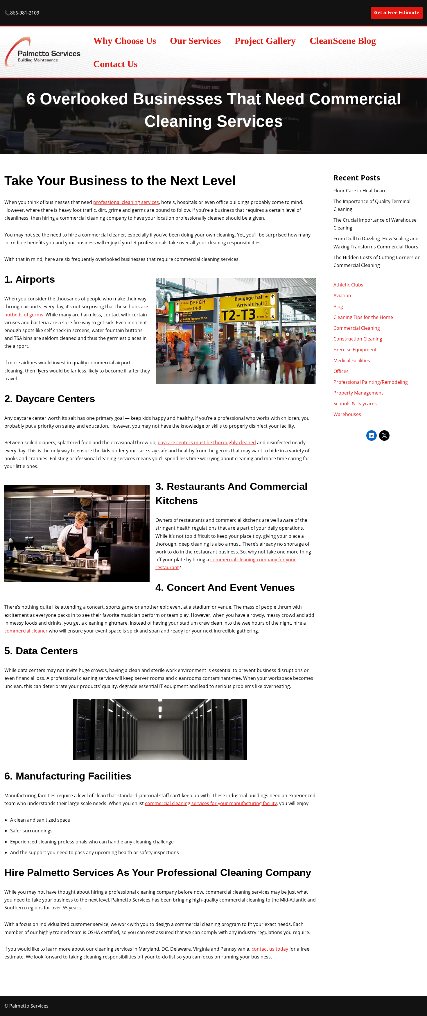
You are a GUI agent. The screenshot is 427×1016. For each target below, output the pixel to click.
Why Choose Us (124, 40)
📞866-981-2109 (21, 13)
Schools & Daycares (355, 403)
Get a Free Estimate (396, 12)
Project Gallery (265, 40)
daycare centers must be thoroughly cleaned (207, 442)
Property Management (358, 393)
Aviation (342, 295)
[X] (384, 435)
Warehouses (347, 414)
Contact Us (115, 64)
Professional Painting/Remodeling (370, 382)
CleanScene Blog (343, 40)
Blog (338, 306)
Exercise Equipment (355, 349)
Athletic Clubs (348, 285)
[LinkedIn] (371, 435)
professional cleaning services (126, 202)
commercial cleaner (26, 631)
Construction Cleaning (357, 339)
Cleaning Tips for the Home (363, 317)
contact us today (270, 949)
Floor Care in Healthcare (360, 190)
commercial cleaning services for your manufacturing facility (211, 803)
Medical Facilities (351, 360)
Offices (341, 371)
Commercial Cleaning (356, 328)
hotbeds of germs (23, 314)
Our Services (195, 40)
